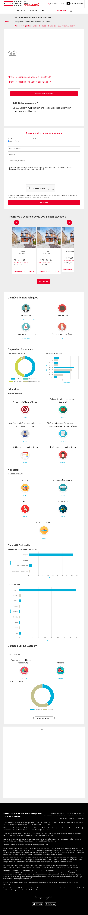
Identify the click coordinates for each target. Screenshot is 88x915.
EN (71, 11)
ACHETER (19, 11)
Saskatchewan (53, 822)
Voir (30, 271)
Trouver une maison (8, 822)
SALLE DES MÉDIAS (73, 813)
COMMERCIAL (63, 816)
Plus (42, 11)
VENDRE (31, 11)
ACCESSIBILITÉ (79, 818)
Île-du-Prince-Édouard (34, 824)
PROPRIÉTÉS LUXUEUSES (51, 816)
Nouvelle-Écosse (22, 824)
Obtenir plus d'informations (44, 94)
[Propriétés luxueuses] (75, 4)
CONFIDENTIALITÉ (63, 818)
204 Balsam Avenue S (20, 263)
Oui (18, 141)
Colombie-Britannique (36, 822)
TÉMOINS (71, 818)
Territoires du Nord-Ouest (10, 824)
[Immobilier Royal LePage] (21, 4)
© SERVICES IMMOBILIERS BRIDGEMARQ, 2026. (22, 814)
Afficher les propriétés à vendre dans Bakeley (29, 82)
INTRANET (71, 816)
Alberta (27, 822)
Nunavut (48, 824)
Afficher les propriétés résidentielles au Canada (16, 844)
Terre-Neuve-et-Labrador (77, 822)
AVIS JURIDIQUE (79, 816)
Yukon (43, 824)
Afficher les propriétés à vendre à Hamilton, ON (30, 77)
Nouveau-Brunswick (64, 822)
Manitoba (46, 822)
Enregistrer (18, 271)
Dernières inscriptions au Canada (39, 844)
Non (10, 141)
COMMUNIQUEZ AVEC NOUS (58, 813)
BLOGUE (81, 813)
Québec (22, 822)
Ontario (17, 822)
